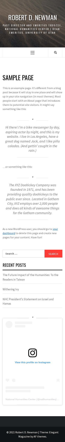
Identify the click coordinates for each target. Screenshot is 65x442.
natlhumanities (48, 399)
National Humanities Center (21, 399)
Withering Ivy (11, 289)
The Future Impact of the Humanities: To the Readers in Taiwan (30, 277)
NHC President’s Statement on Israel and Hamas (28, 301)
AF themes (40, 436)
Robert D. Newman (32, 17)
